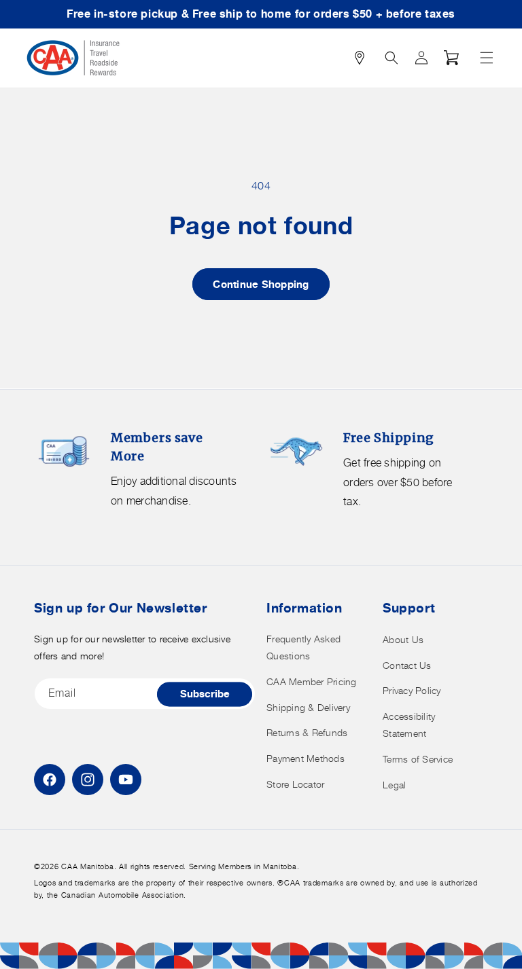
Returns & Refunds (306, 732)
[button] (487, 58)
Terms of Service (418, 759)
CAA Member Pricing (311, 681)
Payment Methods (305, 758)
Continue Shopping (261, 284)
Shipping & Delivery (308, 707)
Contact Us (407, 665)
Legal (394, 784)
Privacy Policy (412, 690)
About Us (403, 639)
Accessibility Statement (409, 724)
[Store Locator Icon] (359, 58)
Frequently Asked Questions (303, 647)
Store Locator (295, 784)
